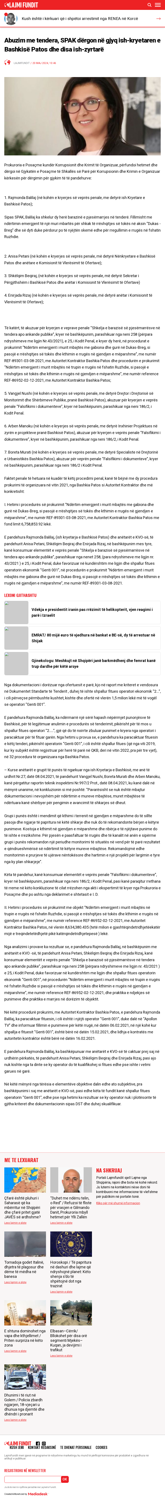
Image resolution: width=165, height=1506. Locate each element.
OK (65, 1479)
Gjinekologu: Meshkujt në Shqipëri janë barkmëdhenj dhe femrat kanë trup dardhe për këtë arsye (94, 663)
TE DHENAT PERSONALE (76, 1447)
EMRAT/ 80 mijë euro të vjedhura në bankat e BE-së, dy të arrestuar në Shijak (93, 638)
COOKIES (101, 1447)
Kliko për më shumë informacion (118, 1203)
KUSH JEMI (17, 1447)
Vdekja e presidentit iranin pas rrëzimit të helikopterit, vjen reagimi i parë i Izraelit (92, 612)
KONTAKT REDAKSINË (42, 1447)
